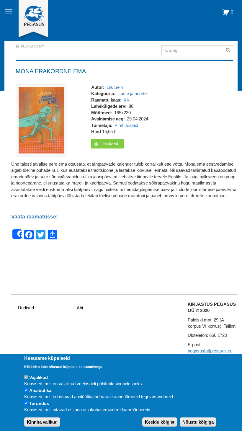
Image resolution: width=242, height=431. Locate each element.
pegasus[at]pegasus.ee (210, 350)
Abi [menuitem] (80, 307)
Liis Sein (115, 87)
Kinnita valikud (42, 422)
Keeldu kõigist (159, 422)
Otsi (229, 50)
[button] (41, 119)
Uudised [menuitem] (26, 307)
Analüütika (40, 390)
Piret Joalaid (126, 125)
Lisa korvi (109, 143)
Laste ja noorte (132, 93)
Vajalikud (38, 377)
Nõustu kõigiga (198, 422)
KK (127, 99)
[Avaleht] (30, 20)
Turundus (39, 403)
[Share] (17, 234)
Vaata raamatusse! (34, 217)
